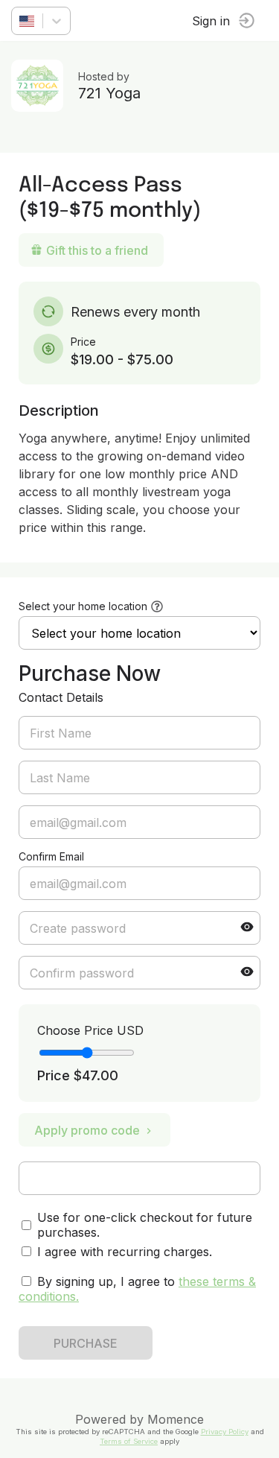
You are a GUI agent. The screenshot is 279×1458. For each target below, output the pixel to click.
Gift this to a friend (97, 250)
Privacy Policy (224, 1431)
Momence (175, 1419)
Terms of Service (129, 1441)
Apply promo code (87, 1130)
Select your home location (83, 606)
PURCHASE (86, 1343)
